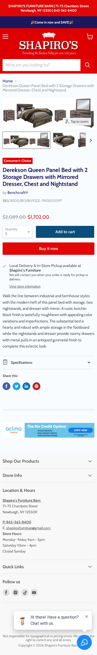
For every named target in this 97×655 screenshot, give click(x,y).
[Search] (87, 65)
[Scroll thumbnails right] (90, 140)
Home (8, 81)
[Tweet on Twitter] (16, 386)
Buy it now (48, 248)
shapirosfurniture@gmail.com (28, 528)
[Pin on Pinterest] (36, 386)
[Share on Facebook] (6, 386)
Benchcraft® (18, 192)
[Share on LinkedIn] (26, 386)
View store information (25, 286)
